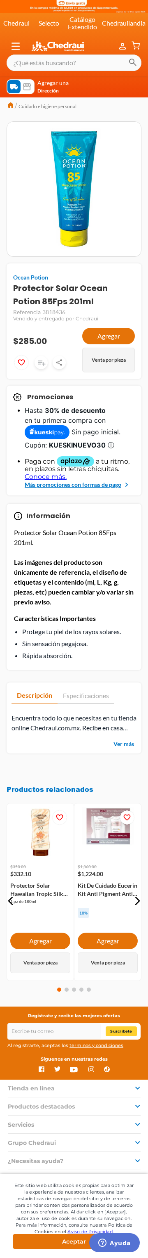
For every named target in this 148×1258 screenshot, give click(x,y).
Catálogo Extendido (82, 23)
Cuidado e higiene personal (47, 106)
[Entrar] (123, 46)
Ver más (123, 743)
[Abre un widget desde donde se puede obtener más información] (114, 1243)
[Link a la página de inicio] (11, 106)
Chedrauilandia (124, 23)
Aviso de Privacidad (90, 1231)
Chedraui (16, 23)
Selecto (49, 23)
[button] (16, 46)
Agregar (108, 336)
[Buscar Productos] (133, 63)
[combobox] (74, 62)
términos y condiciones (96, 1045)
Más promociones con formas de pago (73, 484)
